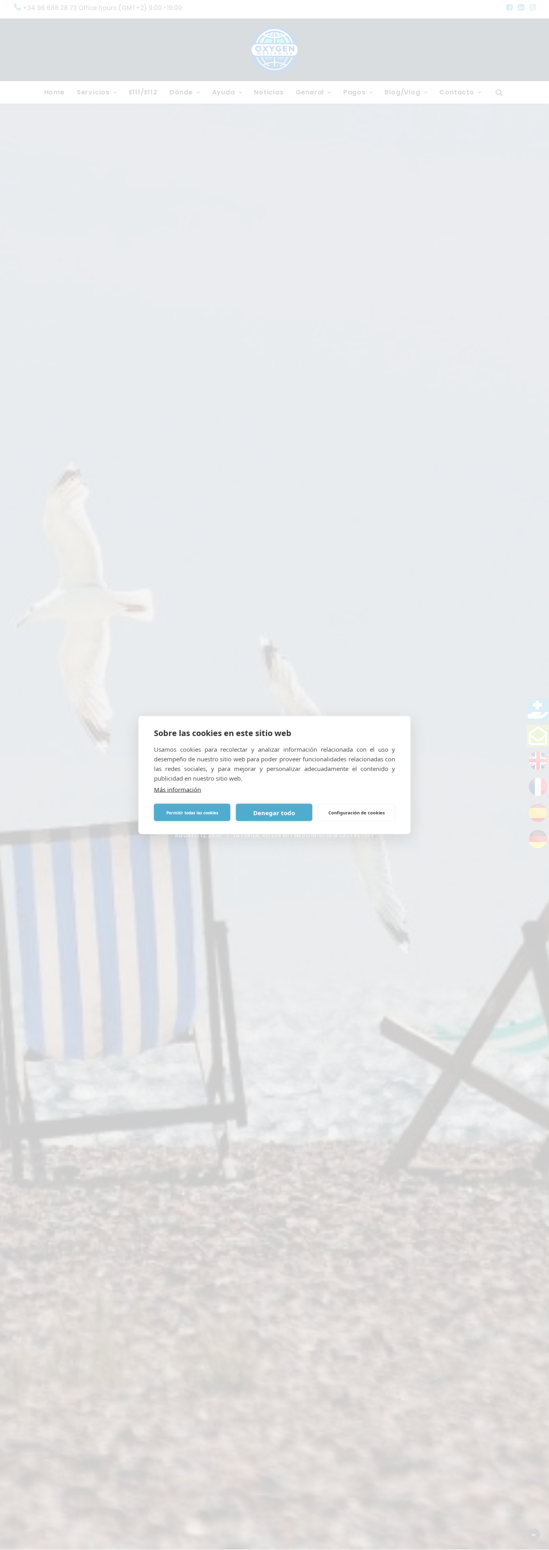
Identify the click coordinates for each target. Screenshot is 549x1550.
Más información (177, 789)
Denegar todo (274, 812)
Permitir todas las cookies (192, 812)
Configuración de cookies (356, 812)
